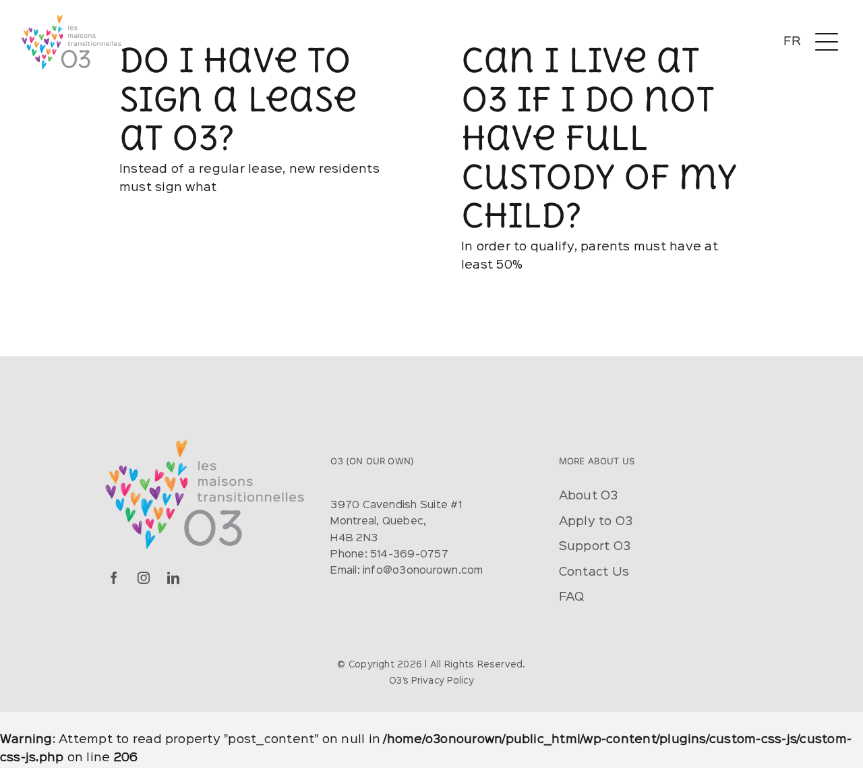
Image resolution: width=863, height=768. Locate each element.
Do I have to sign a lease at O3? (238, 98)
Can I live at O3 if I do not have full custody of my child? (598, 137)
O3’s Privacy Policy (431, 681)
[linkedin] (173, 577)
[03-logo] (70, 18)
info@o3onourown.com (423, 571)
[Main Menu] (826, 42)
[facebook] (113, 577)
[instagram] (143, 577)
